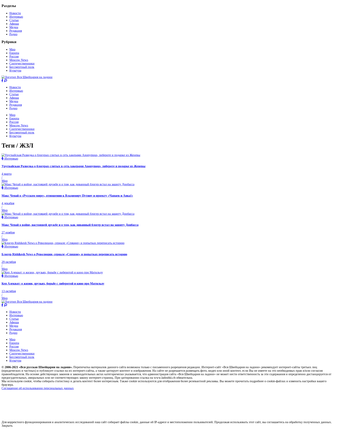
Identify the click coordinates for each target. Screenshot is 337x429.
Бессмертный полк (21, 67)
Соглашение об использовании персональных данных (38, 388)
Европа (14, 53)
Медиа (13, 27)
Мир (12, 49)
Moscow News (18, 60)
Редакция (15, 30)
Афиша (14, 23)
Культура (15, 70)
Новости (15, 13)
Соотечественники (22, 63)
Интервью (16, 16)
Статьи (14, 20)
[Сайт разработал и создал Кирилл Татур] (36, 418)
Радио (13, 34)
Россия (14, 56)
